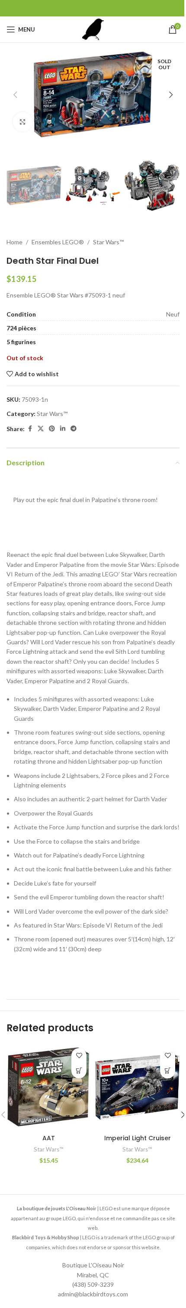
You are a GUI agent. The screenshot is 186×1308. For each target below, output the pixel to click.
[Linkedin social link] (63, 429)
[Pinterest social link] (52, 429)
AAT (48, 1138)
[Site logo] (93, 28)
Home (14, 242)
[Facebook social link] (30, 429)
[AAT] (48, 1087)
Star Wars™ (108, 242)
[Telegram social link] (73, 429)
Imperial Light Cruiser (137, 1138)
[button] (15, 94)
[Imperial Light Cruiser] (137, 1087)
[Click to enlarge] (22, 121)
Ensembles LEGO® (58, 242)
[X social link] (40, 429)
